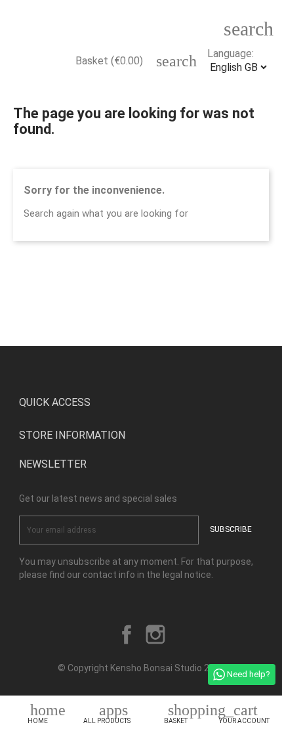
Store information (72, 435)
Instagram (155, 634)
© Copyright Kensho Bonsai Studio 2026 (141, 668)
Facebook (126, 634)
